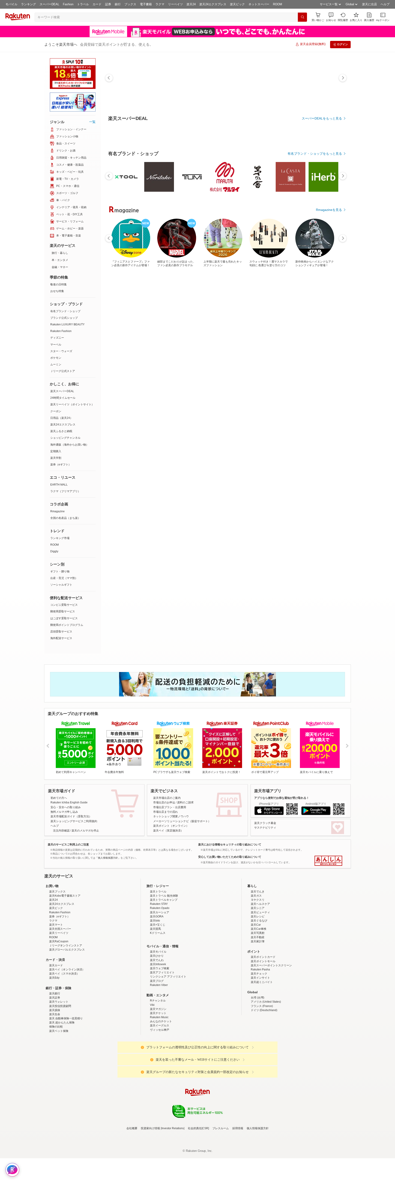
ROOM (277, 4)
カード (97, 4)
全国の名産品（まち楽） (65, 518)
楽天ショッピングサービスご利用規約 (74, 821)
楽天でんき (257, 931)
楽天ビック (237, 4)
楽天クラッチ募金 (265, 823)
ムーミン (55, 364)
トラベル (83, 4)
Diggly (54, 551)
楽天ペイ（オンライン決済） (67, 1009)
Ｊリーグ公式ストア (62, 371)
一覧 (92, 122)
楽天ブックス (57, 931)
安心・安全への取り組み (66, 807)
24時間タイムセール (62, 397)
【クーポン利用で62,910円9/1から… (148, 376)
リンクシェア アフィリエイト (168, 1016)
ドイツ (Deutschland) (264, 1050)
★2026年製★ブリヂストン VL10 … (276, 376)
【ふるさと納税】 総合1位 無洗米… (326, 376)
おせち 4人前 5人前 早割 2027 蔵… (250, 376)
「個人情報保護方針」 (107, 857)
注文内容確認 (61, 830)
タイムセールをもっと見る (323, 405)
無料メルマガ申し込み (64, 811)
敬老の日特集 (58, 284)
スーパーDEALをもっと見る (322, 118)
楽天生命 (54, 1054)
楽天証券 (54, 1037)
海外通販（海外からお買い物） (69, 444)
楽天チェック (259, 1013)
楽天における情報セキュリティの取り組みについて (229, 844)
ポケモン (55, 357)
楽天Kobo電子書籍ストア (64, 935)
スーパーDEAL (49, 4)
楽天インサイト (260, 1017)
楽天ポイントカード (263, 997)
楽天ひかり (157, 995)
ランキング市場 (59, 538)
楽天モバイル (158, 991)
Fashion (68, 4)
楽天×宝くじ (157, 964)
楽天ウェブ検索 (159, 1008)
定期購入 (55, 451)
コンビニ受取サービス (64, 604)
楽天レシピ (257, 956)
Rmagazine (57, 511)
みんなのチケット (161, 1061)
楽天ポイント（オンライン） (171, 825)
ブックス (130, 4)
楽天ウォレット (58, 1041)
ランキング (28, 4)
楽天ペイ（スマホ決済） (64, 1013)
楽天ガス (256, 935)
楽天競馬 (155, 968)
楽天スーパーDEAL (62, 391)
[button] (331, 17)
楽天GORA (156, 956)
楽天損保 (54, 1050)
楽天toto (155, 960)
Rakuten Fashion (61, 331)
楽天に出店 (369, 4)
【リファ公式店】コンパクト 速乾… (300, 376)
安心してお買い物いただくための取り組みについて (229, 856)
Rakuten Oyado (159, 948)
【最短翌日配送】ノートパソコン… (121, 376)
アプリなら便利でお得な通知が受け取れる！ (281, 798)
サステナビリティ (265, 827)
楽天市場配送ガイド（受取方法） (71, 816)
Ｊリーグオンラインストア (65, 985)
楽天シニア (257, 948)
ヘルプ (385, 4)
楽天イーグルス (159, 1065)
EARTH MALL (59, 484)
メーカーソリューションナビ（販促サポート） (182, 821)
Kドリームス (157, 973)
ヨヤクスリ (257, 939)
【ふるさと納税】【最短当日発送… (173, 376)
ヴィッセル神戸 (159, 1069)
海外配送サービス (61, 638)
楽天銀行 (54, 1033)
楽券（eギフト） (60, 464)
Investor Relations (172, 1168)
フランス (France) (262, 1046)
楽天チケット (158, 1053)
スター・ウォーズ (61, 351)
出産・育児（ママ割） (64, 578)
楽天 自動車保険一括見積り (66, 1058)
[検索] (302, 17)
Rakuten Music (159, 1057)
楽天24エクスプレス (212, 4)
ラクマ (159, 4)
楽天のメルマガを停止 (85, 830)
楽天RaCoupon (58, 981)
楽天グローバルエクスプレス (67, 989)
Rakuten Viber (159, 1025)
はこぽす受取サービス (64, 618)
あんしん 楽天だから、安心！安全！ (328, 861)
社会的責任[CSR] (198, 1168)
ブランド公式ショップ (64, 317)
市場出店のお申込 (164, 802)
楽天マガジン (158, 1049)
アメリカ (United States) (266, 1041)
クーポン (55, 411)
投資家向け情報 (150, 1168)
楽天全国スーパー (60, 968)
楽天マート (56, 964)
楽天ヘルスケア (260, 944)
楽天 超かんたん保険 (62, 1062)
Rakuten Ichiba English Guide (69, 802)
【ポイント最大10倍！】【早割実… (225, 376)
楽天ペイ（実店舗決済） (168, 830)
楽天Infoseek (158, 1004)
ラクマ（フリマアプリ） (65, 491)
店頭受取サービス (61, 631)
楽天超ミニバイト (262, 1022)
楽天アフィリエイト (162, 1012)
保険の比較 (56, 1066)
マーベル (55, 344)
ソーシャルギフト (61, 584)
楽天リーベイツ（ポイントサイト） (72, 404)
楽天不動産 (257, 977)
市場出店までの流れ (165, 811)
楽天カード (56, 1005)
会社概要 (131, 1168)
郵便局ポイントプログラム (66, 625)
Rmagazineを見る (329, 535)
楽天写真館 (257, 973)
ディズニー (57, 337)
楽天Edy (54, 1017)
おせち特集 (57, 291)
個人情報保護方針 (258, 1168)
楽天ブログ (157, 1021)
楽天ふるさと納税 (61, 431)
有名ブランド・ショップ (65, 311)
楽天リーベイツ (58, 973)
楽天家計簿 (257, 981)
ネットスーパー (258, 4)
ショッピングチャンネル (65, 437)
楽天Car (256, 964)
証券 (108, 4)
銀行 (118, 4)
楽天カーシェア (159, 952)
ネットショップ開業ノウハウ (171, 816)
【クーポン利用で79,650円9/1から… (199, 376)
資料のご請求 (185, 802)
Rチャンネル (158, 1040)
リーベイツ (175, 4)
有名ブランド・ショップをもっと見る (315, 279)
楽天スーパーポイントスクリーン (271, 1005)
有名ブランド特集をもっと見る (319, 476)
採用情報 (237, 1168)
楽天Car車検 (258, 968)
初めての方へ (59, 798)
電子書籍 (146, 4)
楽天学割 (55, 458)
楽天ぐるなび (259, 960)
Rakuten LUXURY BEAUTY (67, 324)
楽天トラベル (158, 931)
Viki (152, 1045)
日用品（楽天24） (61, 418)
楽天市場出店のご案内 (167, 798)
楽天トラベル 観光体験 (164, 935)
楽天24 (191, 4)
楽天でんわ (157, 1000)
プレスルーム (220, 1168)
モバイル (11, 4)
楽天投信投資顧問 (60, 1046)
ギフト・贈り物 (59, 571)
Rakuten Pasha (260, 1009)
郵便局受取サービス (62, 611)
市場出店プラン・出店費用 (169, 807)
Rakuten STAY (159, 944)
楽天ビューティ (260, 952)
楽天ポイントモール (263, 1001)
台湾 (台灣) (257, 1037)
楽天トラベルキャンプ (163, 939)
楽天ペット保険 (58, 1071)
